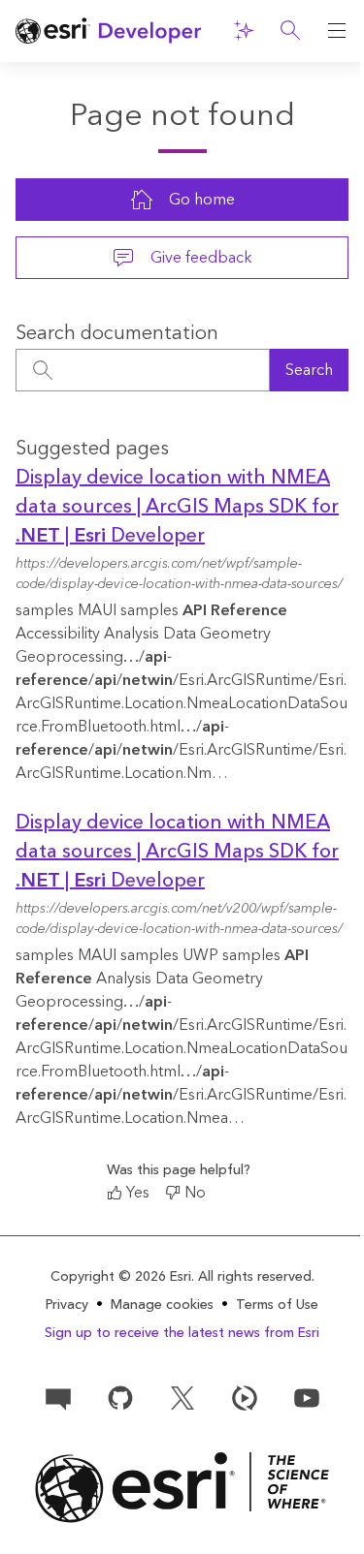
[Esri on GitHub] (120, 1397)
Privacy (67, 1305)
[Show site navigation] (337, 31)
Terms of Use (277, 1305)
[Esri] (182, 1487)
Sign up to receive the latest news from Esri (182, 1333)
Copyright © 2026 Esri (120, 1277)
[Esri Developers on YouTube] (306, 1397)
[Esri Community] (58, 1397)
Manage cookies (162, 1305)
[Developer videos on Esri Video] (244, 1397)
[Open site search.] (290, 31)
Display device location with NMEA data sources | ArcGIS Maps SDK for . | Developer (177, 506)
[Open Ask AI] (243, 31)
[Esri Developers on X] (182, 1397)
